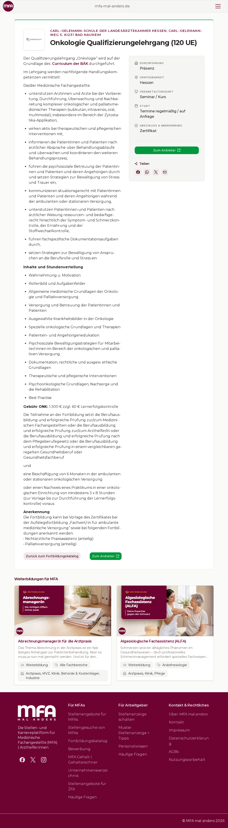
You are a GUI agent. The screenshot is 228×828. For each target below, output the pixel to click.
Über (188, 714)
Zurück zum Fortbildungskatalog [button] (52, 556)
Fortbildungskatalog (87, 741)
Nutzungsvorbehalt (187, 760)
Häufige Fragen (82, 797)
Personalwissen (133, 746)
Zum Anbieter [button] (164, 150)
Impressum (179, 730)
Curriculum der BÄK (70, 64)
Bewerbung (79, 749)
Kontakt (176, 722)
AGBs (174, 752)
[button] (138, 172)
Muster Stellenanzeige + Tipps (133, 732)
